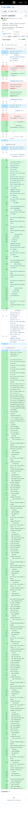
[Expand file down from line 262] (4, 344)
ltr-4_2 (17, 32)
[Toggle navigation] (2, 2)
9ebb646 (15, 36)
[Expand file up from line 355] (4, 52)
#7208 (15, 23)
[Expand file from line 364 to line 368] (4, 106)
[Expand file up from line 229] (4, 148)
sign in (12, 800)
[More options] (25, 48)
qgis (4, 7)
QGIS (8, 7)
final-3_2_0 (16, 34)
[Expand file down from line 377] (4, 140)
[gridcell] (14, 52)
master (4, 33)
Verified (4, 20)
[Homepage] (14, 2)
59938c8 (10, 36)
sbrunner (6, 18)
